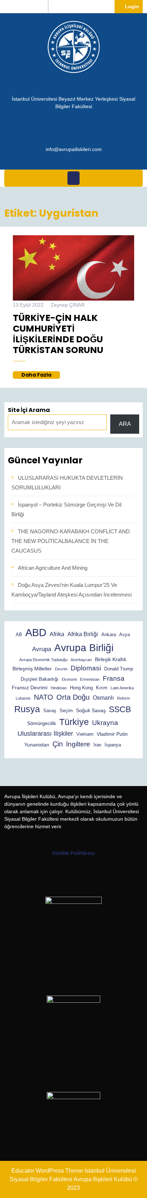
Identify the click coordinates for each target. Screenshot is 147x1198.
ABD (35, 632)
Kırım (101, 687)
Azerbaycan (81, 660)
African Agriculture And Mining (52, 568)
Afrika (57, 634)
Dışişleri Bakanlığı (40, 679)
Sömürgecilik (41, 723)
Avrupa (41, 649)
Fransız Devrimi (29, 687)
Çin (57, 744)
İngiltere (78, 744)
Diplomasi (86, 668)
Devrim (61, 669)
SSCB (120, 709)
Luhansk (23, 698)
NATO (43, 697)
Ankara (108, 634)
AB (19, 634)
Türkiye (74, 722)
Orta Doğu (73, 697)
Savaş (49, 710)
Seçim (66, 710)
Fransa (114, 678)
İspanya (113, 745)
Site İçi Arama (29, 410)
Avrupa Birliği (83, 647)
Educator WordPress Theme (47, 1171)
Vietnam (84, 734)
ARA (125, 424)
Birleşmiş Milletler (32, 668)
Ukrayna (105, 722)
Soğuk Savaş (91, 710)
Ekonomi (69, 679)
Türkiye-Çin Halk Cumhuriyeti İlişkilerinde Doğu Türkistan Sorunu (58, 334)
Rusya (27, 709)
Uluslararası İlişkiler (45, 733)
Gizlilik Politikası (73, 853)
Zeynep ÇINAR (68, 305)
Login (134, 6)
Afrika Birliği (82, 634)
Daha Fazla (40, 375)
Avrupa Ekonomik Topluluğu (43, 660)
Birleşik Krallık (110, 659)
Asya (124, 634)
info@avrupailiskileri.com (74, 149)
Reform (123, 698)
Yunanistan (36, 745)
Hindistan (59, 688)
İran (97, 745)
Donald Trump (118, 668)
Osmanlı (103, 698)
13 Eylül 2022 (28, 305)
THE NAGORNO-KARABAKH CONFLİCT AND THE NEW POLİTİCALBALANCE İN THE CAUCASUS (70, 541)
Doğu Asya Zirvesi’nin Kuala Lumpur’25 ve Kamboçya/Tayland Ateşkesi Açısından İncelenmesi (71, 590)
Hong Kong (81, 687)
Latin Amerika (122, 688)
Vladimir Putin (112, 734)
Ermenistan (90, 679)
